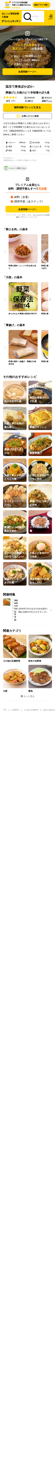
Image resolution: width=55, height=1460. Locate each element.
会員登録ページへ (27, 71)
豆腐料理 (15, 710)
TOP (5, 710)
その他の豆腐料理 (31, 710)
